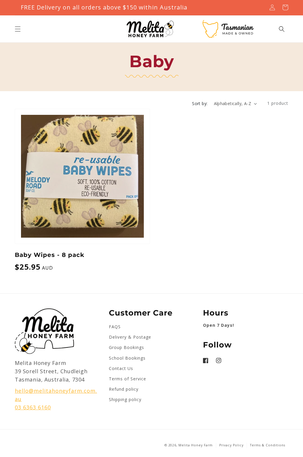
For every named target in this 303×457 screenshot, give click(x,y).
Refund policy (123, 389)
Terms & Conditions (267, 445)
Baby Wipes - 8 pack (49, 254)
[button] (17, 29)
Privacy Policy (231, 445)
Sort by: (199, 103)
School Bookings (127, 358)
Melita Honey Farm (195, 445)
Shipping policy (125, 399)
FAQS (115, 326)
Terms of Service (127, 379)
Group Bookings (126, 347)
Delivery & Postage (130, 337)
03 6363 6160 (33, 407)
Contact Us (121, 368)
